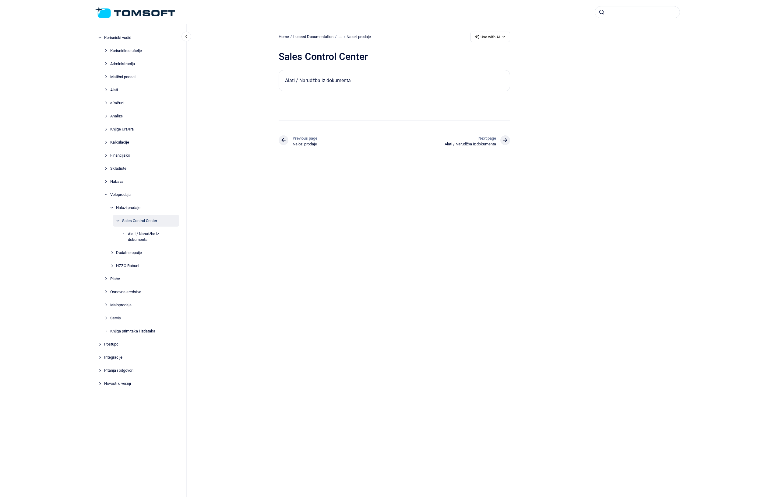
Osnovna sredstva (125, 292)
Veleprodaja (120, 194)
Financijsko (120, 155)
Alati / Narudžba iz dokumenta (143, 236)
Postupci (111, 344)
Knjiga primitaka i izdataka (132, 331)
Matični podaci (123, 77)
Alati (114, 90)
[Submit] (602, 12)
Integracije (113, 357)
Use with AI (490, 37)
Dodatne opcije (129, 252)
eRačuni (117, 103)
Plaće (115, 278)
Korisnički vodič (117, 37)
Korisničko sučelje (126, 50)
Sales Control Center (139, 220)
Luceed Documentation (313, 36)
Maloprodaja (121, 305)
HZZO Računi (127, 265)
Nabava (116, 181)
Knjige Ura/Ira (122, 129)
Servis (115, 318)
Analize (116, 116)
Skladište (118, 168)
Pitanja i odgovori (118, 370)
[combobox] (637, 12)
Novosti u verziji (117, 383)
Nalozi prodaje (128, 207)
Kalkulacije (119, 142)
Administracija (122, 63)
